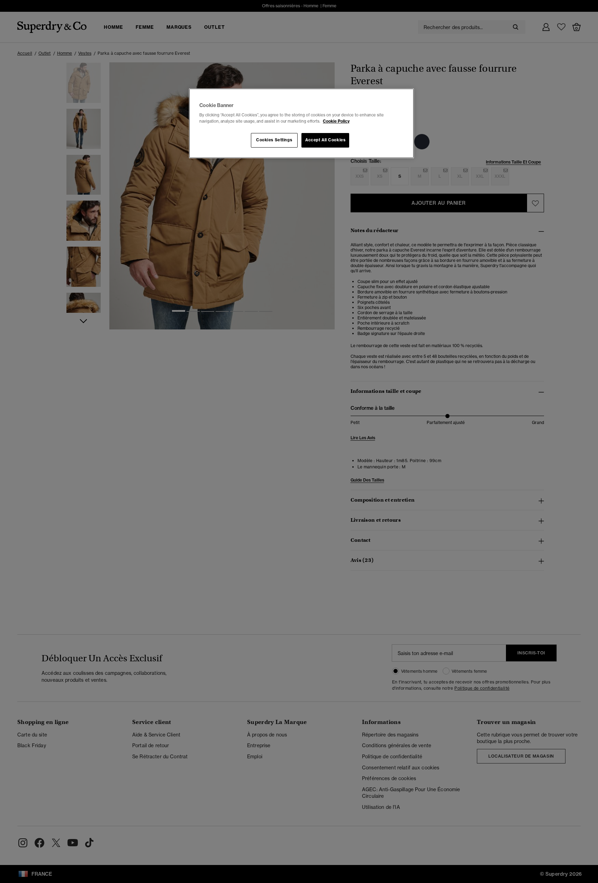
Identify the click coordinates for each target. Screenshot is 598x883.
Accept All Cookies (325, 140)
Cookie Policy (336, 121)
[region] (301, 123)
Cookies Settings (274, 140)
